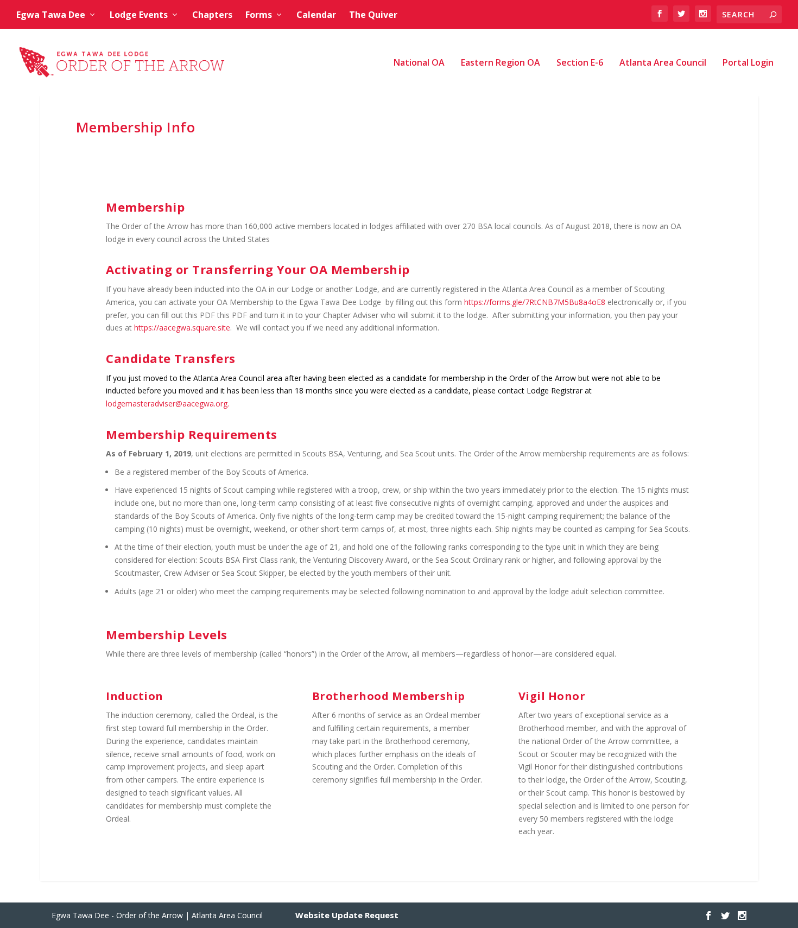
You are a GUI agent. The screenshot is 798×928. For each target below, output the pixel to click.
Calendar (316, 15)
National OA (419, 63)
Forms (258, 15)
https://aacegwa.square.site (182, 327)
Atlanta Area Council (662, 63)
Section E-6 (579, 63)
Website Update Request (346, 915)
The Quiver (373, 15)
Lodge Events (139, 15)
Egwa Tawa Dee (50, 15)
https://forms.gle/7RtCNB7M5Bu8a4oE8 (534, 302)
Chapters (212, 15)
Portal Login (748, 63)
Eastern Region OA (500, 63)
